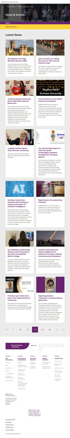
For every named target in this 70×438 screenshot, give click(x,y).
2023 (31, 6)
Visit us (8, 371)
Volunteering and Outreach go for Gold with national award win (19, 101)
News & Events (15, 14)
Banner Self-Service (58, 364)
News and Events (11, 26)
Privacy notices (10, 430)
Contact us (9, 368)
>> (63, 330)
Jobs (7, 365)
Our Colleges (9, 373)
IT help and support (58, 379)
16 (20, 330)
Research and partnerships (46, 367)
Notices (20, 362)
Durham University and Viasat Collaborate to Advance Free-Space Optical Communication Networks (50, 253)
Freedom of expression (21, 370)
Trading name (10, 424)
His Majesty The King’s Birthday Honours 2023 (17, 60)
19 (42, 330)
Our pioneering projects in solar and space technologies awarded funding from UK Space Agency (49, 152)
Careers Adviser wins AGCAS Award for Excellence (50, 100)
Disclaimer (9, 422)
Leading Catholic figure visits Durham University (18, 149)
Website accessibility (21, 378)
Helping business (32, 363)
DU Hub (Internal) (57, 375)
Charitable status (10, 419)
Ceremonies (9, 380)
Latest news (25, 6)
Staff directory (59, 368)
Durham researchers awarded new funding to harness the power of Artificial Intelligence (18, 203)
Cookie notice (9, 427)
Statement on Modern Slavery (22, 366)
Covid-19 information (21, 374)
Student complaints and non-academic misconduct (22, 384)
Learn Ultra (58, 361)
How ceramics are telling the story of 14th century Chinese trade (48, 61)
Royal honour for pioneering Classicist (50, 201)
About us (34, 345)
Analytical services (33, 367)
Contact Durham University (16, 346)
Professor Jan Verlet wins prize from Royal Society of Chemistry (19, 298)
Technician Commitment (59, 371)
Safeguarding (22, 389)
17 (27, 330)
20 (49, 330)
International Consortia (46, 363)
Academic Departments (9, 377)
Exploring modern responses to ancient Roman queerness (50, 298)
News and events (16, 6)
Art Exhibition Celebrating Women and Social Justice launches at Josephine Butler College (19, 253)
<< (6, 330)
